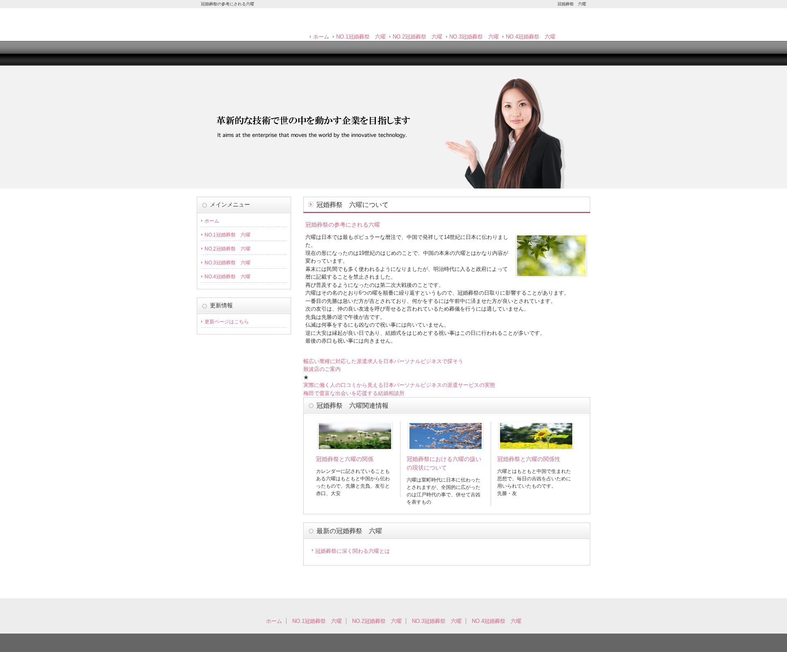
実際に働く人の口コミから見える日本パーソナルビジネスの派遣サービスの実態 (399, 385)
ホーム (321, 37)
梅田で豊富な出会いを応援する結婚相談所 (354, 393)
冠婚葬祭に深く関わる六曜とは (352, 551)
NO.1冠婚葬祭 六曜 (361, 37)
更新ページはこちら (227, 322)
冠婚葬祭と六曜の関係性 (528, 459)
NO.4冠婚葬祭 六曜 (530, 37)
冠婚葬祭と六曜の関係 (344, 459)
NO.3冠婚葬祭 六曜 (474, 37)
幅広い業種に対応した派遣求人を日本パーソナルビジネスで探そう (383, 361)
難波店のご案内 (322, 369)
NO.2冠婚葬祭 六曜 (417, 37)
